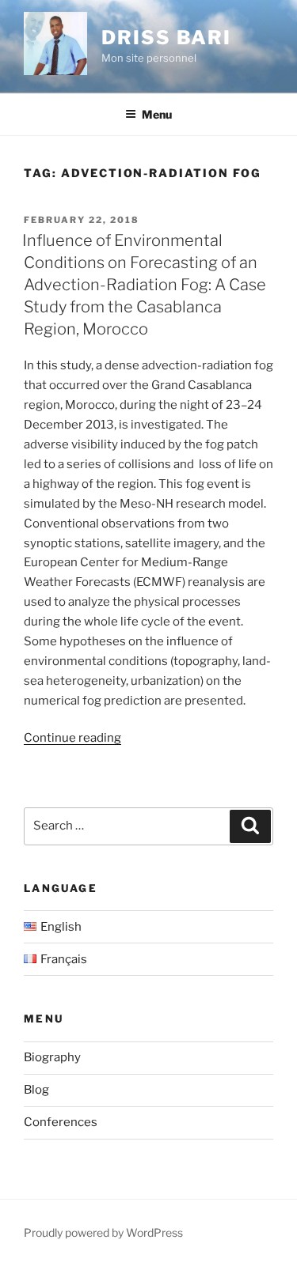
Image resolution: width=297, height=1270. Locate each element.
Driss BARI (166, 37)
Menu (157, 114)
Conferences (60, 1122)
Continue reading (72, 738)
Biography (52, 1057)
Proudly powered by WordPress (103, 1232)
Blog (36, 1090)
